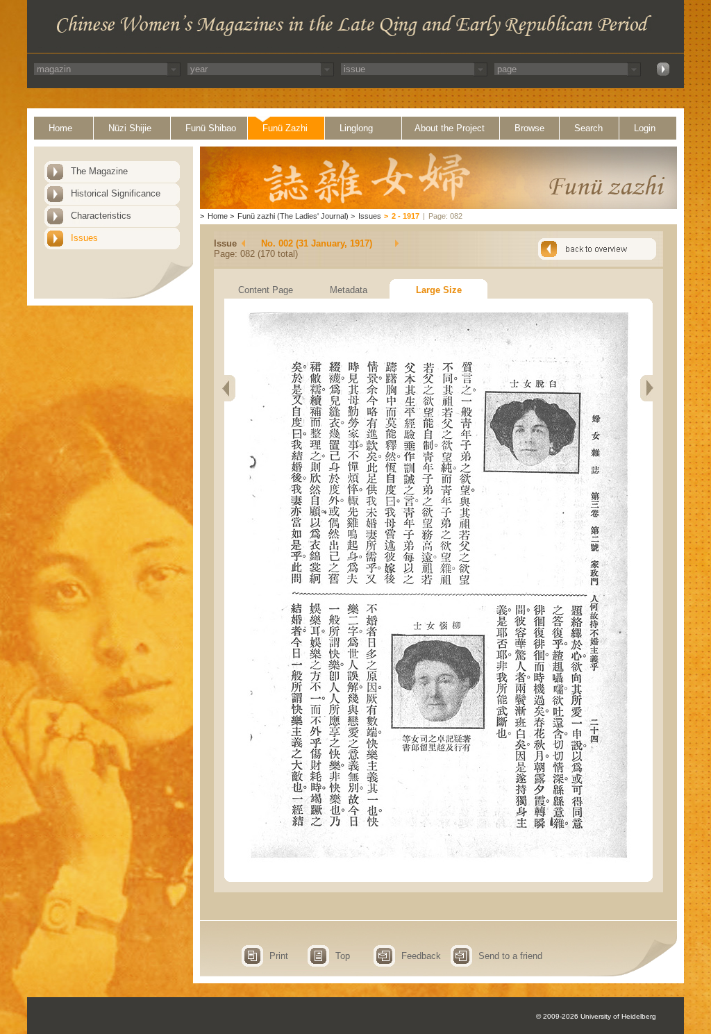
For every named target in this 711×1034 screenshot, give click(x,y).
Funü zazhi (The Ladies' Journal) (293, 216)
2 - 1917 (405, 216)
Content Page (265, 290)
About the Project (450, 128)
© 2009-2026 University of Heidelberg (596, 1016)
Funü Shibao (210, 128)
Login (644, 128)
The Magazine (99, 171)
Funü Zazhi (285, 128)
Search (588, 128)
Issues (84, 238)
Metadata (348, 290)
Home (60, 128)
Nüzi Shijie (129, 128)
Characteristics (101, 215)
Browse (529, 128)
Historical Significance (115, 193)
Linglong (356, 128)
